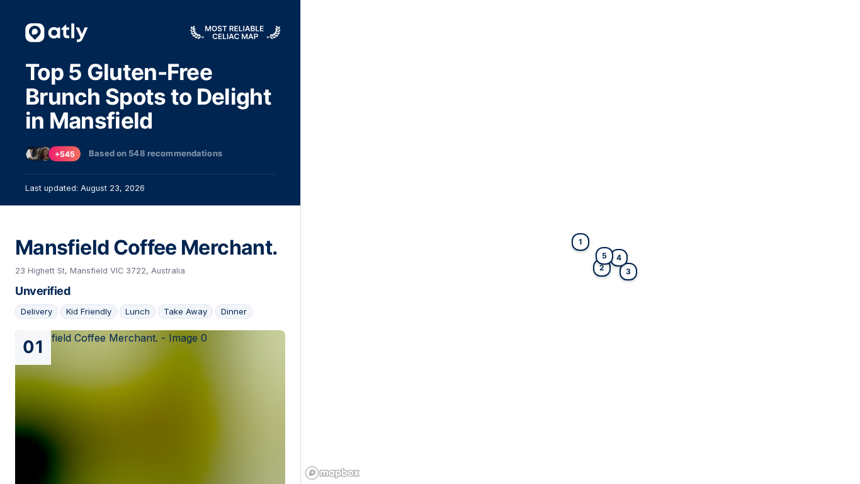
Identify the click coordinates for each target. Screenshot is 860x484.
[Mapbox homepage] (332, 473)
